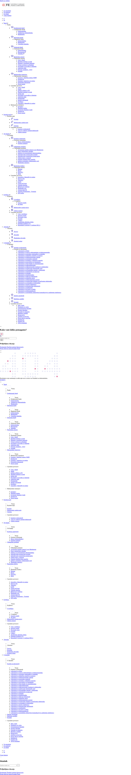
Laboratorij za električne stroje (26, 278)
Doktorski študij (18, 47)
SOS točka (21, 193)
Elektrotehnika (22, 31)
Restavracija (21, 315)
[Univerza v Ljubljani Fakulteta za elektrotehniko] (13, 7)
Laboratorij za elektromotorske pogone (29, 279)
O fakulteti (7, 243)
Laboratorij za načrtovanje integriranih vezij (30, 268)
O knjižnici (17, 199)
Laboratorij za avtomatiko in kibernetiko (29, 283)
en (4, 20)
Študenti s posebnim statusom (26, 63)
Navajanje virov (22, 217)
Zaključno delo (22, 68)
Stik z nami (21, 305)
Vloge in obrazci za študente (26, 65)
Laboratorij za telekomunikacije (27, 291)
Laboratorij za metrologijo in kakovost (28, 271)
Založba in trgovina (23, 316)
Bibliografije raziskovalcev (21, 207)
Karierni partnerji (22, 143)
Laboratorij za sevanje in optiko (27, 289)
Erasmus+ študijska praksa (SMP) (27, 77)
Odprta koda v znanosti (24, 158)
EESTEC (20, 172)
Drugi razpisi (21, 84)
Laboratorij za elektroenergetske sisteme (29, 257)
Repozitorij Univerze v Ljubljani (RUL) (29, 225)
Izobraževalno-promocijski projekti (27, 154)
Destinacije (21, 79)
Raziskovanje (7, 114)
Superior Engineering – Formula (27, 191)
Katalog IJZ (21, 321)
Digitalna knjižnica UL (24, 223)
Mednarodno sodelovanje (21, 122)
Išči (2, 340)
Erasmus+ (20, 106)
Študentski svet (22, 188)
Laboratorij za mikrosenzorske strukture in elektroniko (33, 267)
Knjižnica (20, 102)
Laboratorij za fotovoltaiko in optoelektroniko (30, 263)
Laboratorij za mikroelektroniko (27, 265)
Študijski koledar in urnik (25, 61)
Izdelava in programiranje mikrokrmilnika (29, 153)
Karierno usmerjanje (19, 138)
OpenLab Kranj (22, 183)
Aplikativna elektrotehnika (25, 33)
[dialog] (65, 339)
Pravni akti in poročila (24, 318)
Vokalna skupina (22, 185)
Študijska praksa (22, 108)
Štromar (20, 169)
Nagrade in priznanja (24, 312)
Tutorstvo (20, 180)
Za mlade (6, 14)
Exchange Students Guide (25, 110)
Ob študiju (7, 134)
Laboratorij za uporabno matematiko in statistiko (31, 254)
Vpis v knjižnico (22, 214)
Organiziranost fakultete (24, 308)
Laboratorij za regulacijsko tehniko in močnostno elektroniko (35, 281)
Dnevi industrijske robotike (25, 151)
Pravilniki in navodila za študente (27, 66)
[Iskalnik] (0, 326)
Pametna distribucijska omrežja (26, 159)
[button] (3, 347)
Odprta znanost (22, 132)
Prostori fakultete (22, 310)
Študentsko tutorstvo (23, 162)
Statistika (20, 53)
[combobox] (8, 338)
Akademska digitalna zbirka (26, 222)
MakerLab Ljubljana (23, 186)
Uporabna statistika (23, 44)
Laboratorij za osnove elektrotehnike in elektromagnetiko (34, 252)
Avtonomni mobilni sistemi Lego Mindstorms (30, 150)
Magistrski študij (18, 37)
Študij (5, 23)
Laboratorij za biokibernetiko (26, 275)
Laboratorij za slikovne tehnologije (27, 276)
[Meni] (0, 352)
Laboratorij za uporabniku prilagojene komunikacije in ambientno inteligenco (39, 292)
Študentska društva (19, 166)
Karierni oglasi (18, 241)
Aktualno (6, 227)
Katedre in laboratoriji (24, 129)
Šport (18, 348)
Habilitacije (21, 320)
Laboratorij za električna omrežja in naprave (30, 255)
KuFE (19, 182)
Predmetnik (3, 347)
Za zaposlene (7, 10)
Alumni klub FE (22, 190)
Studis (19, 89)
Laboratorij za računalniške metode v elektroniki (31, 270)
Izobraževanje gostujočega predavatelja (29, 156)
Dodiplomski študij (19, 28)
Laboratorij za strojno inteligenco (27, 284)
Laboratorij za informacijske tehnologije (29, 286)
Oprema (16, 126)
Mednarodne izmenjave (20, 74)
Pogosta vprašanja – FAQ (25, 69)
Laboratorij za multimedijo (25, 287)
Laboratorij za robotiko (24, 273)
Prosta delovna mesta (6, 348)
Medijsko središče (19, 299)
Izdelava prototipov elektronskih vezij (28, 161)
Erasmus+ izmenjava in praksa (26, 81)
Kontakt (20, 71)
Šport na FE (21, 178)
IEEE (19, 174)
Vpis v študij (21, 60)
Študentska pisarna (19, 57)
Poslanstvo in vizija (23, 307)
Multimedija (21, 34)
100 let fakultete (22, 323)
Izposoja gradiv (22, 203)
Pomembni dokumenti (24, 82)
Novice (16, 231)
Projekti (16, 119)
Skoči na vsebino (5, 1)
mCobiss (20, 204)
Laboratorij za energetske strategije (27, 259)
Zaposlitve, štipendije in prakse (26, 103)
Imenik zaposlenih (23, 100)
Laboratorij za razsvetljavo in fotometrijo (29, 262)
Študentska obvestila (19, 238)
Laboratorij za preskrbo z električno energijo (30, 260)
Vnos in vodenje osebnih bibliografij (28, 130)
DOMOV (3, 380)
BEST (19, 170)
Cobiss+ (20, 220)
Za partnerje (7, 12)
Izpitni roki (21, 93)
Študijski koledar (12, 347)
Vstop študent (7, 15)
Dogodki (16, 235)
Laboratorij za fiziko (23, 251)
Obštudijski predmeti (20, 146)
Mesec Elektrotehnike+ (24, 142)
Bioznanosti (21, 52)
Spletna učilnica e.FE (24, 90)
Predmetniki (21, 98)
